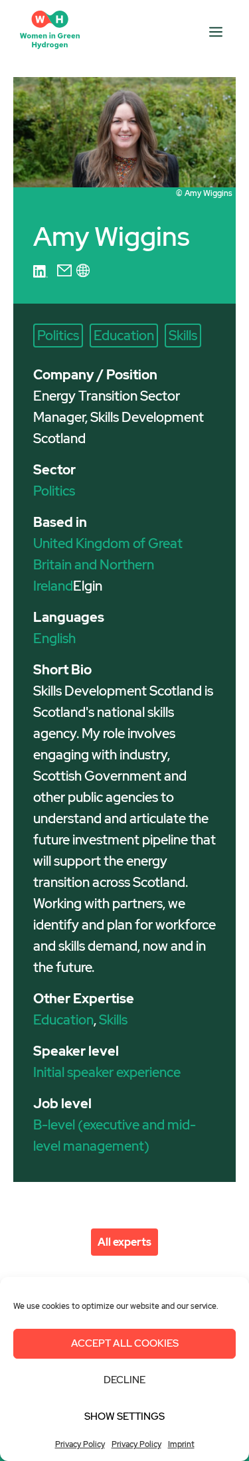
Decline (124, 1380)
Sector (54, 469)
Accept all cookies (125, 1343)
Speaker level (76, 1051)
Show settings (124, 1416)
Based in (60, 522)
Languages (68, 617)
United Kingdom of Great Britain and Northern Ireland (108, 565)
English (54, 638)
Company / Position (95, 374)
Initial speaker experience (107, 1072)
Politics (58, 335)
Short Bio (62, 669)
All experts (124, 1242)
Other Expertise (83, 998)
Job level (62, 1103)
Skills (183, 335)
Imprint (181, 1444)
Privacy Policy (80, 1444)
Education (124, 335)
